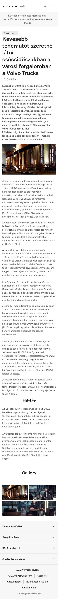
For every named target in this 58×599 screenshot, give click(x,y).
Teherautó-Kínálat (12, 526)
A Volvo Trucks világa (13, 559)
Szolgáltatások (10, 537)
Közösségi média (11, 548)
